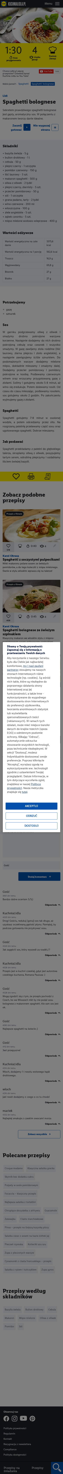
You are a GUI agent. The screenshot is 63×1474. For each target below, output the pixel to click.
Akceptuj (31, 806)
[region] (31, 737)
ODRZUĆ (31, 816)
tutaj (24, 792)
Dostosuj (31, 826)
